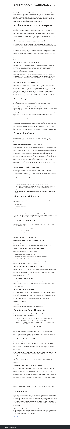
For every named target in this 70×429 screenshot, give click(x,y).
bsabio (16, 8)
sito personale (16, 416)
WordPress (13, 427)
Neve (5, 427)
